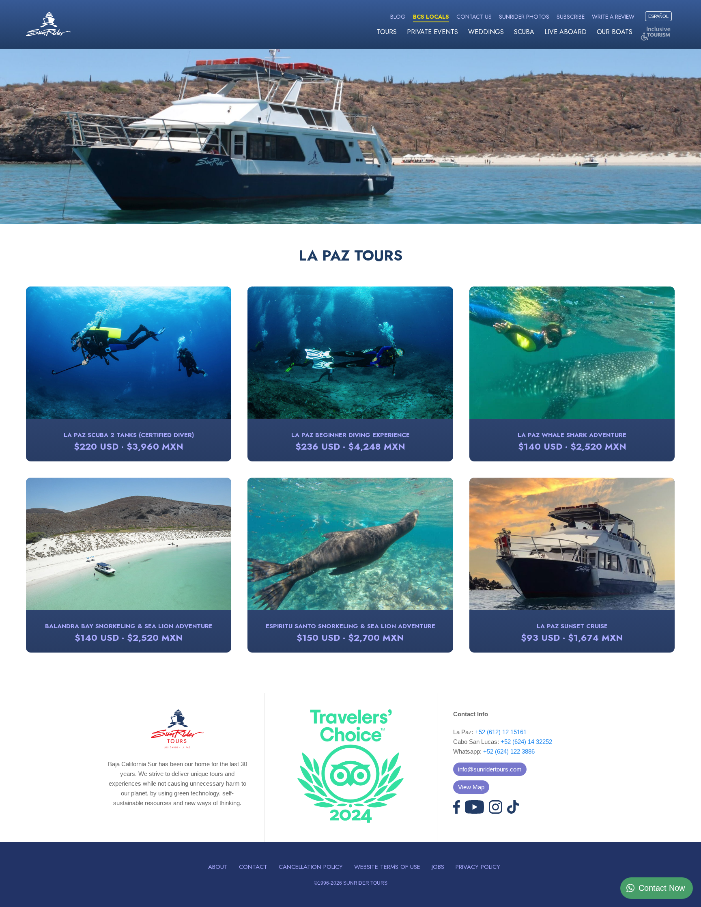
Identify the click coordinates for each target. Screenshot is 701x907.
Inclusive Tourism (657, 33)
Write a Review (613, 17)
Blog (398, 17)
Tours (387, 32)
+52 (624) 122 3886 (509, 751)
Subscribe (571, 17)
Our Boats (614, 32)
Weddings (486, 32)
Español (658, 16)
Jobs (438, 866)
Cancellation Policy (311, 866)
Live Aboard (565, 32)
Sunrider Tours (48, 24)
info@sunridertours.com (490, 769)
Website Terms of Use (387, 866)
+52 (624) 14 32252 (526, 741)
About (218, 866)
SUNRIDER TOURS (365, 883)
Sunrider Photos (524, 17)
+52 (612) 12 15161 (501, 731)
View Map (471, 787)
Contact (253, 866)
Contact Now (662, 887)
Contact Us (474, 17)
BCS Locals (431, 17)
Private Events (432, 32)
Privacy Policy (478, 866)
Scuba (524, 32)
